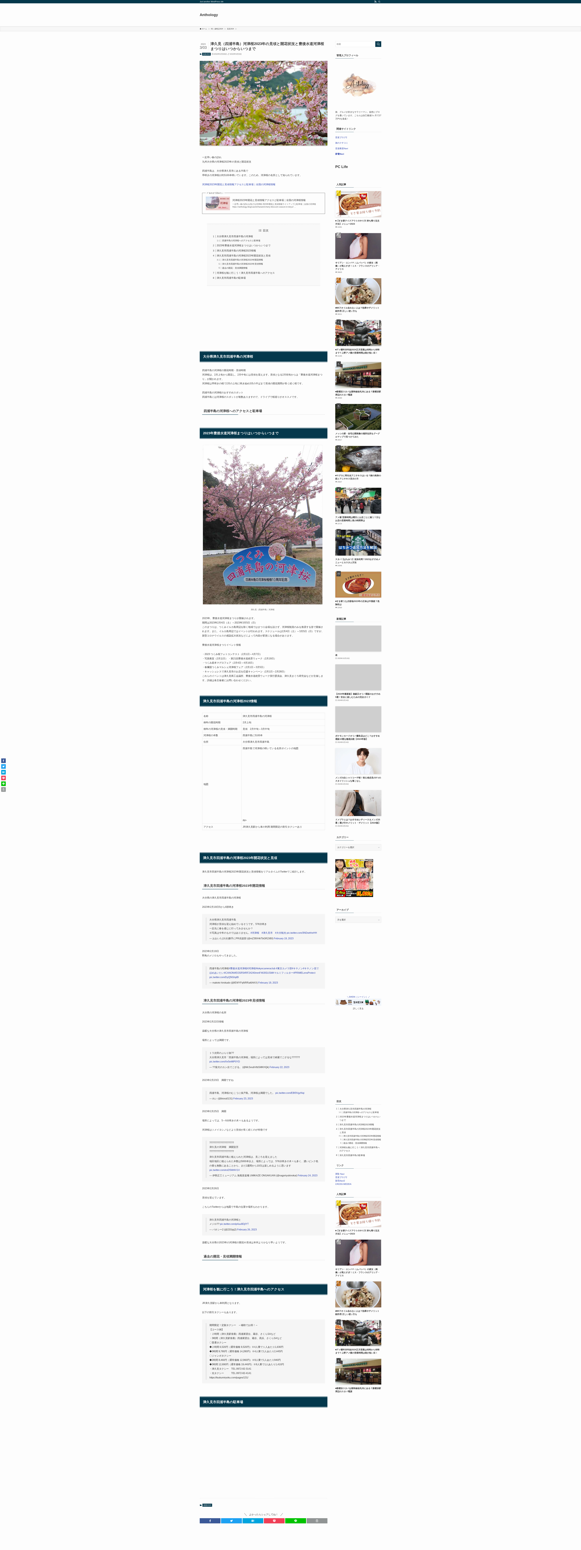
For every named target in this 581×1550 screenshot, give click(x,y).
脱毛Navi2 (340, 1181)
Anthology (209, 15)
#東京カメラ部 (284, 968)
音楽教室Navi (341, 148)
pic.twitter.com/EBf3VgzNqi (289, 1093)
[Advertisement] (263, 317)
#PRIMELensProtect (304, 973)
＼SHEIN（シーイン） (357, 997)
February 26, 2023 (247, 1229)
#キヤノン (297, 968)
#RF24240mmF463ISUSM (258, 973)
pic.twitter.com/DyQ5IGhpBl (224, 977)
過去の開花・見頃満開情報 (235, 268)
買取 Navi (339, 1174)
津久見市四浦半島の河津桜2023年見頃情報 (242, 264)
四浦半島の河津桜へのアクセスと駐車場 (241, 240)
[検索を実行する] (378, 44)
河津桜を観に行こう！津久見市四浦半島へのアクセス (246, 273)
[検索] (379, 1)
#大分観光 (280, 933)
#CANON (229, 973)
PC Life (341, 167)
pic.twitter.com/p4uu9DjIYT (234, 1224)
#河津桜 (255, 933)
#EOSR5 (239, 973)
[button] (210, 1520)
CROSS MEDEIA (343, 1184)
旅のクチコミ (341, 143)
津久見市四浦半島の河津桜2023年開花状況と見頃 (244, 255)
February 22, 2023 (279, 1067)
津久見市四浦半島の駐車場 (231, 278)
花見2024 (206, 54)
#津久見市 (267, 933)
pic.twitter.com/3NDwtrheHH (302, 933)
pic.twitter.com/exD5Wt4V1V (224, 1170)
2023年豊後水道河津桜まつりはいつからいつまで (244, 245)
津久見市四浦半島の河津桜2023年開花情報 (242, 260)
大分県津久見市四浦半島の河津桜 (235, 236)
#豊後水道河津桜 (238, 968)
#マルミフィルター (283, 973)
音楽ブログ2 (341, 137)
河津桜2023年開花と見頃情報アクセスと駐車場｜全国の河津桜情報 (238, 184)
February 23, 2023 (243, 1098)
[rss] (375, 1)
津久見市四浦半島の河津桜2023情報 (236, 250)
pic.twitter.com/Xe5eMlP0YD (224, 1061)
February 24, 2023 (307, 1175)
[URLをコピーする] (317, 1520)
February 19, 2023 (284, 938)
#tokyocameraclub (265, 968)
